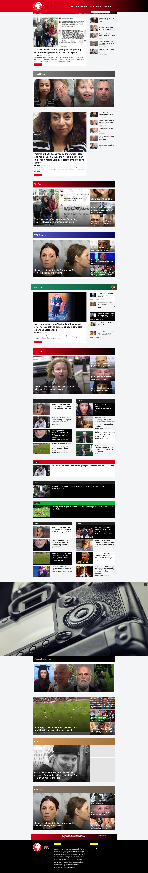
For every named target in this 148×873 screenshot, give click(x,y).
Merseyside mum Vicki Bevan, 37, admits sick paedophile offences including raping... (106, 27)
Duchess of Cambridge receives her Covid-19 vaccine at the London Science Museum (106, 315)
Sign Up (105, 6)
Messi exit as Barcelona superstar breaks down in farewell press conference (62, 569)
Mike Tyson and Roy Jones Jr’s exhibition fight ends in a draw (105, 529)
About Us (98, 6)
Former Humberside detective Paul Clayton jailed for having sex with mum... (106, 43)
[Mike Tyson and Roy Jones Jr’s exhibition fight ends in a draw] (84, 532)
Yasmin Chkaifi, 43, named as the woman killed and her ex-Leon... (106, 20)
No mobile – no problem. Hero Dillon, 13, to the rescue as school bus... (78, 486)
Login (109, 6)
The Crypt (91, 6)
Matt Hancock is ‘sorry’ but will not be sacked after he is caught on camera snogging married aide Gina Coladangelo (58, 327)
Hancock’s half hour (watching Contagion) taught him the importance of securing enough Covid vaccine (105, 422)
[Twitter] (96, 848)
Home (72, 6)
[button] (113, 6)
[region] (74, 619)
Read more (38, 64)
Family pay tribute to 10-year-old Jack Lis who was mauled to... (106, 51)
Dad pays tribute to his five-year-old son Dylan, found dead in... (107, 35)
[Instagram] (94, 848)
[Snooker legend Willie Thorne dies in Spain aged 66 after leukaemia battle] (84, 545)
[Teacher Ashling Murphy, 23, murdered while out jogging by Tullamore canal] (102, 196)
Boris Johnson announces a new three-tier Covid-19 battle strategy (105, 434)
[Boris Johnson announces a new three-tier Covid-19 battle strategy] (84, 437)
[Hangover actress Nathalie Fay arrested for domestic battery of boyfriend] (61, 258)
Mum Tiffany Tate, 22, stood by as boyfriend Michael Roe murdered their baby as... (106, 333)
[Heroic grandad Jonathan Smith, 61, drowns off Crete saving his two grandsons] (41, 435)
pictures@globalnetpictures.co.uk (62, 869)
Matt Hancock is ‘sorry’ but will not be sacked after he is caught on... (106, 295)
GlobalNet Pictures (38, 55)
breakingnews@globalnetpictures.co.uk (70, 839)
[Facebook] (91, 848)
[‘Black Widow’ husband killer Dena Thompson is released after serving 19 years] (61, 375)
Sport (85, 6)
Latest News (79, 6)
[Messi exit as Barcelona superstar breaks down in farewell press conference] (41, 571)
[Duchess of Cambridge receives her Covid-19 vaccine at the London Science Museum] (93, 315)
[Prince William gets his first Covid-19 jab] (93, 324)
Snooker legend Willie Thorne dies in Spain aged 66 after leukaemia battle (105, 542)
